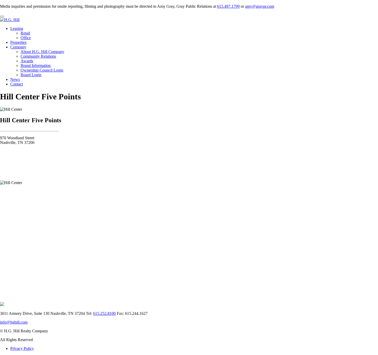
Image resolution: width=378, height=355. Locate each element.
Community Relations (38, 56)
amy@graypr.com (259, 6)
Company (18, 47)
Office (26, 38)
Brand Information (36, 65)
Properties (18, 42)
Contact (16, 84)
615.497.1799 (228, 6)
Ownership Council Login (42, 70)
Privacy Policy (22, 348)
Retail (25, 33)
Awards (27, 61)
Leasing (16, 28)
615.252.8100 (104, 313)
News (15, 79)
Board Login (31, 75)
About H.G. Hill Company (42, 51)
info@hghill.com (14, 322)
